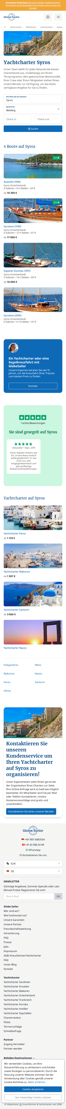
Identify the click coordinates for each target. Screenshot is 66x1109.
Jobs (6, 946)
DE (12, 871)
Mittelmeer (31, 27)
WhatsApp (35, 850)
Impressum (10, 951)
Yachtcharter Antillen (16, 1008)
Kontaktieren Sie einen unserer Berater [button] (31, 811)
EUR (13, 863)
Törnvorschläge (13, 1026)
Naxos (38, 673)
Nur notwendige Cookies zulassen (33, 1097)
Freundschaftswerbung (17, 928)
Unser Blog (10, 964)
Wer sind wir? (11, 911)
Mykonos (9, 673)
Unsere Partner (13, 924)
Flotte (7, 1022)
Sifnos (7, 690)
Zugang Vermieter (14, 1044)
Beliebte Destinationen (18, 1058)
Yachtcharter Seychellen (17, 1013)
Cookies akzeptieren (33, 1089)
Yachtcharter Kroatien (16, 986)
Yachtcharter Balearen (16, 991)
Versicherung (11, 933)
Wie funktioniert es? (15, 915)
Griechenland (46, 27)
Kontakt (33, 386)
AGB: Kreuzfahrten (14, 955)
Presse (8, 942)
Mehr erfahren (36, 1082)
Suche (34, 128)
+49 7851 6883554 (35, 839)
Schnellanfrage (12, 1031)
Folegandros (11, 665)
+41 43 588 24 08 (34, 844)
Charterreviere (12, 1017)
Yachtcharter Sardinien (17, 982)
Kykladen (61, 27)
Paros (7, 682)
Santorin (40, 682)
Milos (38, 665)
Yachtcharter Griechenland (19, 995)
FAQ (6, 937)
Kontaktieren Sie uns (35, 855)
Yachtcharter (16, 27)
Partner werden (13, 1048)
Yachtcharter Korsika (16, 1004)
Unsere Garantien (14, 920)
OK (58, 896)
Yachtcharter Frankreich (18, 1000)
